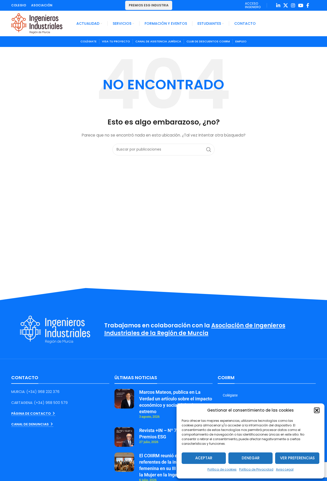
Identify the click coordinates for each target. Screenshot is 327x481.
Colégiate (230, 395)
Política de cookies (222, 469)
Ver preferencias (297, 458)
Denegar (251, 458)
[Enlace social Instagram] (293, 5)
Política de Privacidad (256, 469)
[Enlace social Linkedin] (278, 5)
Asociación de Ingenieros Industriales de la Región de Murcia (194, 329)
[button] (316, 410)
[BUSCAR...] (209, 149)
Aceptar (203, 458)
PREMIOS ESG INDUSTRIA (149, 5)
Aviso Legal (285, 469)
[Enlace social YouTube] (301, 5)
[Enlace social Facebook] (308, 5)
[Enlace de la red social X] (285, 5)
